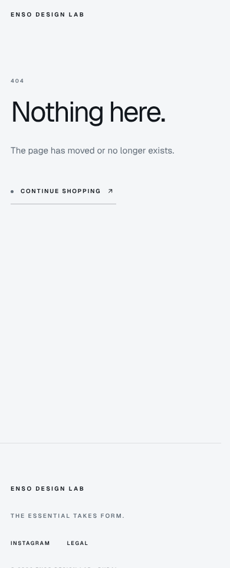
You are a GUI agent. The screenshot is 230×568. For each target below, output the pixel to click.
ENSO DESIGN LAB (48, 15)
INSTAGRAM (30, 543)
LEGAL (77, 543)
